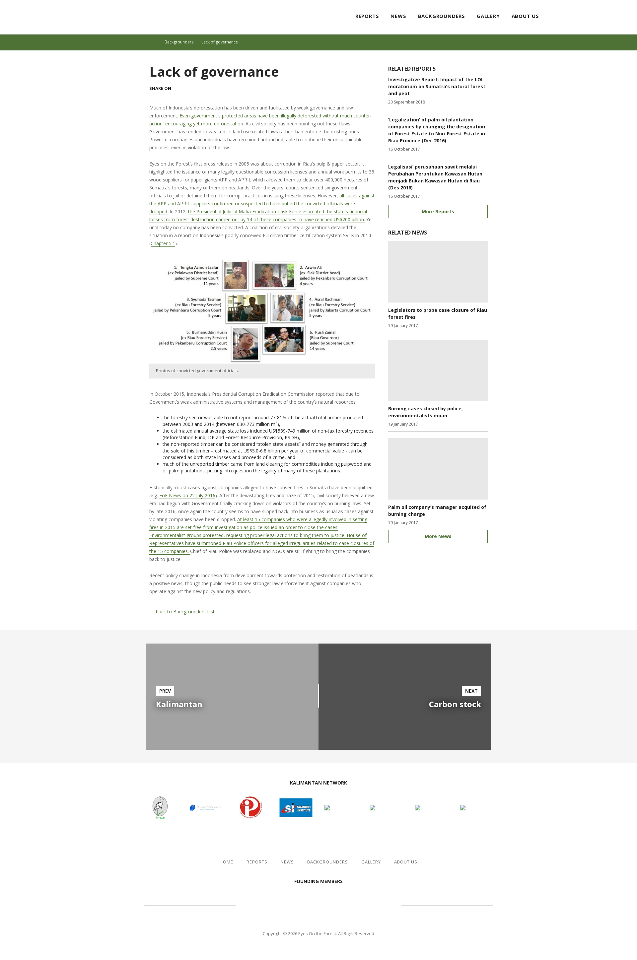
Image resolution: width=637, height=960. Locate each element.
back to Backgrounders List (185, 611)
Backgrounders (441, 16)
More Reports (438, 211)
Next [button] (354, 783)
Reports (367, 16)
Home (226, 862)
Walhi (328, 904)
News (398, 16)
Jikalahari (272, 904)
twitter (611, 16)
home (155, 42)
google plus (204, 88)
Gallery (488, 16)
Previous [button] (282, 783)
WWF (375, 904)
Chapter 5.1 (163, 243)
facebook (600, 16)
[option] (232, 697)
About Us (525, 16)
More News (438, 536)
